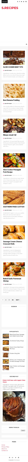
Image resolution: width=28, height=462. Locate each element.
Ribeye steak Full (9, 135)
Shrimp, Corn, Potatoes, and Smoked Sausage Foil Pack (17, 360)
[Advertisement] (14, 26)
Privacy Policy (5, 447)
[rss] (17, 1)
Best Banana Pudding (11, 100)
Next (17, 300)
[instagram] (9, 457)
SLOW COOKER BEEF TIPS (13, 67)
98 (12, 300)
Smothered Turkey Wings (17, 341)
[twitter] (21, 1)
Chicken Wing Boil (15, 353)
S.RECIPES (10, 8)
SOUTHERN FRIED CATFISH (13, 207)
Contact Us (5, 450)
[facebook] (19, 1)
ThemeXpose (17, 460)
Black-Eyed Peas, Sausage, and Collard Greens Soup (17, 335)
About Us (4, 448)
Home (3, 445)
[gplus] (23, 1)
